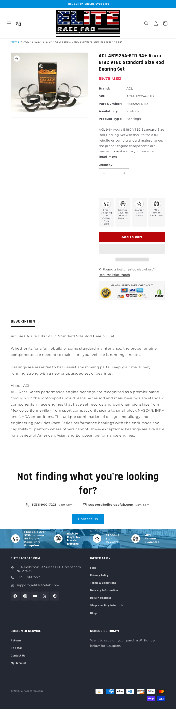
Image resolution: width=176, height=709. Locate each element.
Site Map (17, 648)
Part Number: (110, 104)
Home (15, 41)
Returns (16, 641)
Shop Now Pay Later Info (106, 605)
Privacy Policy (99, 575)
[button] (132, 249)
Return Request (100, 598)
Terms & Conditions (103, 583)
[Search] (146, 23)
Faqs (93, 568)
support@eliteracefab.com (38, 585)
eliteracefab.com (32, 690)
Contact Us (88, 519)
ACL (129, 88)
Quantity (105, 164)
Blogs (93, 613)
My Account (18, 663)
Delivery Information (104, 590)
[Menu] (9, 23)
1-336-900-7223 (29, 577)
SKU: (102, 96)
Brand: (104, 88)
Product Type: (111, 119)
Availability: (109, 111)
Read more (108, 157)
